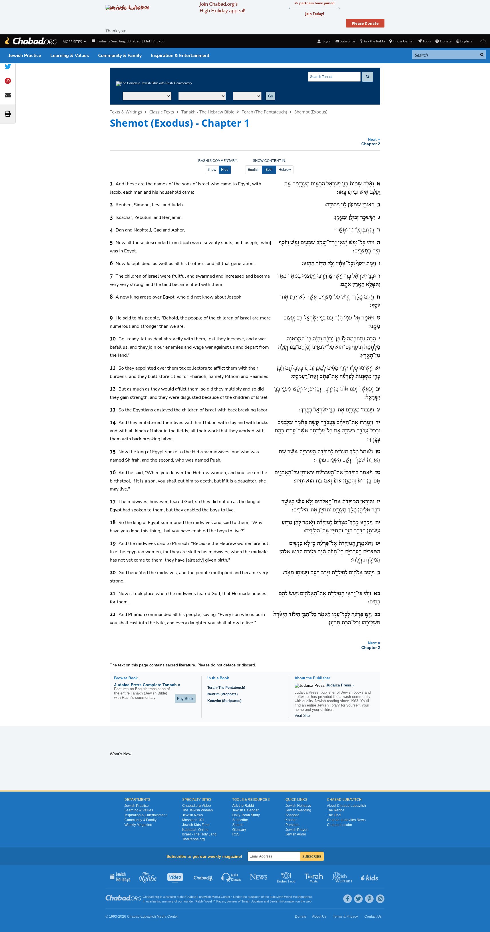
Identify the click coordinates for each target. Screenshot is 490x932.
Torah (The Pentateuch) (264, 112)
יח (377, 522)
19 (113, 543)
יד (378, 422)
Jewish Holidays (298, 806)
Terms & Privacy (345, 917)
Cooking (286, 877)
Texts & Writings (126, 112)
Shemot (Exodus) (310, 112)
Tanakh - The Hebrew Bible (207, 112)
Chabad (190, 896)
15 (113, 452)
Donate (445, 41)
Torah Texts (314, 877)
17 (113, 502)
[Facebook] (347, 898)
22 (113, 614)
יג (378, 410)
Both (269, 170)
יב (378, 389)
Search (237, 825)
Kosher (291, 820)
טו (378, 452)
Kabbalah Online (195, 830)
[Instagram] (380, 898)
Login (326, 41)
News (259, 877)
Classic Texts (161, 112)
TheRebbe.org (193, 839)
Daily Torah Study (246, 815)
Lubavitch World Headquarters (291, 896)
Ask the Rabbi (374, 41)
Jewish (274, 901)
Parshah (292, 825)
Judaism (257, 901)
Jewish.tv (175, 877)
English (253, 170)
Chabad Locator (339, 825)
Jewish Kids (370, 877)
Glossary (239, 830)
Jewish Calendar (245, 810)
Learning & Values (69, 55)
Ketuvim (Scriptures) (224, 701)
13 (113, 410)
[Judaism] (30, 41)
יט (378, 543)
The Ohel (334, 815)
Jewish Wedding (298, 810)
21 (113, 594)
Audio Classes (231, 877)
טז (377, 473)
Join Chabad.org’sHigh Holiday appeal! (222, 7)
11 (113, 368)
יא (377, 368)
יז (378, 502)
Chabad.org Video (196, 806)
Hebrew (285, 170)
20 (113, 573)
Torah (245, 901)
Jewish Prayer (296, 830)
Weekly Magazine (138, 825)
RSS (235, 834)
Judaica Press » (340, 685)
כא (377, 594)
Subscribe (240, 820)
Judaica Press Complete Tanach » (147, 684)
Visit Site (302, 715)
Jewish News (192, 815)
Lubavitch (204, 896)
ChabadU (203, 877)
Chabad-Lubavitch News (346, 820)
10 (113, 339)
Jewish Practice (25, 55)
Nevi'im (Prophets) (222, 694)
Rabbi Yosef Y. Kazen (210, 901)
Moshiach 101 (193, 820)
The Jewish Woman (197, 810)
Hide (225, 170)
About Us (319, 917)
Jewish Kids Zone (196, 825)
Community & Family (120, 55)
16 (113, 473)
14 (113, 422)
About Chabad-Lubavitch (346, 806)
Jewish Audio (295, 834)
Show (211, 170)
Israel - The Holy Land (199, 834)
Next (370, 141)
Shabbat (292, 815)
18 (113, 522)
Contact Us (373, 917)
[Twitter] (358, 898)
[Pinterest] (369, 898)
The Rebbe (335, 810)
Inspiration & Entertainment (180, 55)
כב (377, 614)
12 (113, 389)
